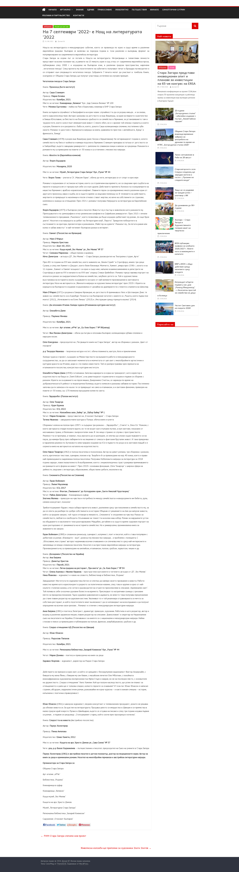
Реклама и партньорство (56, 15)
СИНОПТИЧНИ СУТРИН (173, 9)
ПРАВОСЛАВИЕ (105, 9)
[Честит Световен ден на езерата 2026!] (164, 304)
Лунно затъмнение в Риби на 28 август (184, 156)
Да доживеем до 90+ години (185, 206)
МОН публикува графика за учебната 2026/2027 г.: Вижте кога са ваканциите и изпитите (185, 248)
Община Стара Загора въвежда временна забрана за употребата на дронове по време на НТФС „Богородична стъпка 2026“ (176, 138)
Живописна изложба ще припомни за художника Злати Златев (116, 848)
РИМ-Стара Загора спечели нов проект (63, 835)
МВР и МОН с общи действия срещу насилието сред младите (183, 267)
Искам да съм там (61, 27)
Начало (53, 9)
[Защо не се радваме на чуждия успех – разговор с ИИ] (164, 189)
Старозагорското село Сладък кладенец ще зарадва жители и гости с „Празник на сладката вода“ (185, 174)
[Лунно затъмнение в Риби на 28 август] (164, 153)
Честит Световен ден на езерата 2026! (185, 307)
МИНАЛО (154, 9)
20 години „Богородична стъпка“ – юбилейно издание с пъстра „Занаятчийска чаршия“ (185, 116)
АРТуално (65, 9)
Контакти (78, 15)
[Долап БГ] (44, 10)
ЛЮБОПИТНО (121, 9)
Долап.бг (61, 41)
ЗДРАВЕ (90, 9)
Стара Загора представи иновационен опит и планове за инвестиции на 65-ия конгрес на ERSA (177, 78)
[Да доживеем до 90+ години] (164, 204)
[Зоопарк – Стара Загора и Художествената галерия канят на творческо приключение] (164, 218)
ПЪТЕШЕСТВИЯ (139, 9)
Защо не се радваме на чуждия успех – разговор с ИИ (184, 192)
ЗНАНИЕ (80, 9)
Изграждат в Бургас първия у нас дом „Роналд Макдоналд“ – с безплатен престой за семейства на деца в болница (177, 288)
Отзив (172, 67)
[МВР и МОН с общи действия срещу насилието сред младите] (164, 262)
